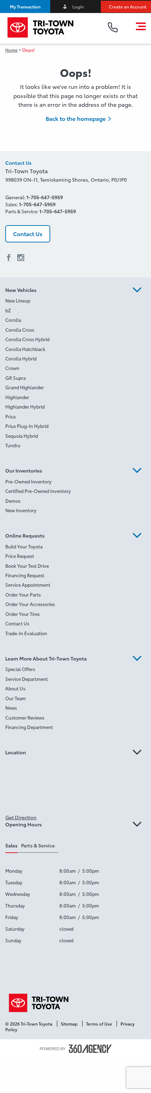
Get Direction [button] (21, 817)
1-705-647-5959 (44, 197)
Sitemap (70, 1024)
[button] (25, 6)
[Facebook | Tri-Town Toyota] (8, 258)
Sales (11, 845)
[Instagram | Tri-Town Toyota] (20, 258)
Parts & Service (38, 845)
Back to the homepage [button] (76, 118)
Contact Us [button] (27, 233)
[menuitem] (75, 301)
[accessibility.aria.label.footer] (90, 1049)
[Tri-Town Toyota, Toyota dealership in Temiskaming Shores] (50, 27)
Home (11, 50)
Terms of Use (99, 1024)
